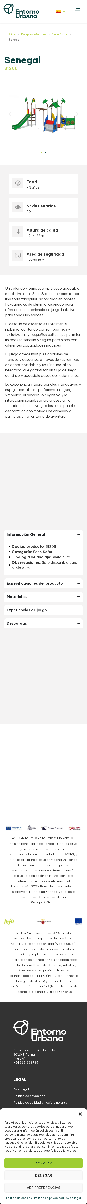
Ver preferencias (43, 1188)
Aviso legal (73, 1198)
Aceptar (43, 1163)
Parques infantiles (33, 34)
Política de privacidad (49, 1198)
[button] (80, 1114)
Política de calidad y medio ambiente (40, 1102)
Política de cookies (19, 1198)
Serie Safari (60, 34)
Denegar (43, 1175)
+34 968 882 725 (25, 1062)
